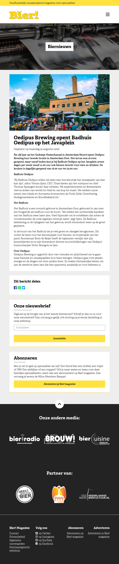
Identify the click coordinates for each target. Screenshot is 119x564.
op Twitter (45, 533)
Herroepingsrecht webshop (19, 549)
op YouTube (45, 540)
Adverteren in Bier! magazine (99, 535)
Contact (14, 533)
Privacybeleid (17, 536)
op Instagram (46, 536)
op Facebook (46, 543)
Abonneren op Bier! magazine (59, 384)
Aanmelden (59, 338)
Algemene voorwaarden (17, 542)
